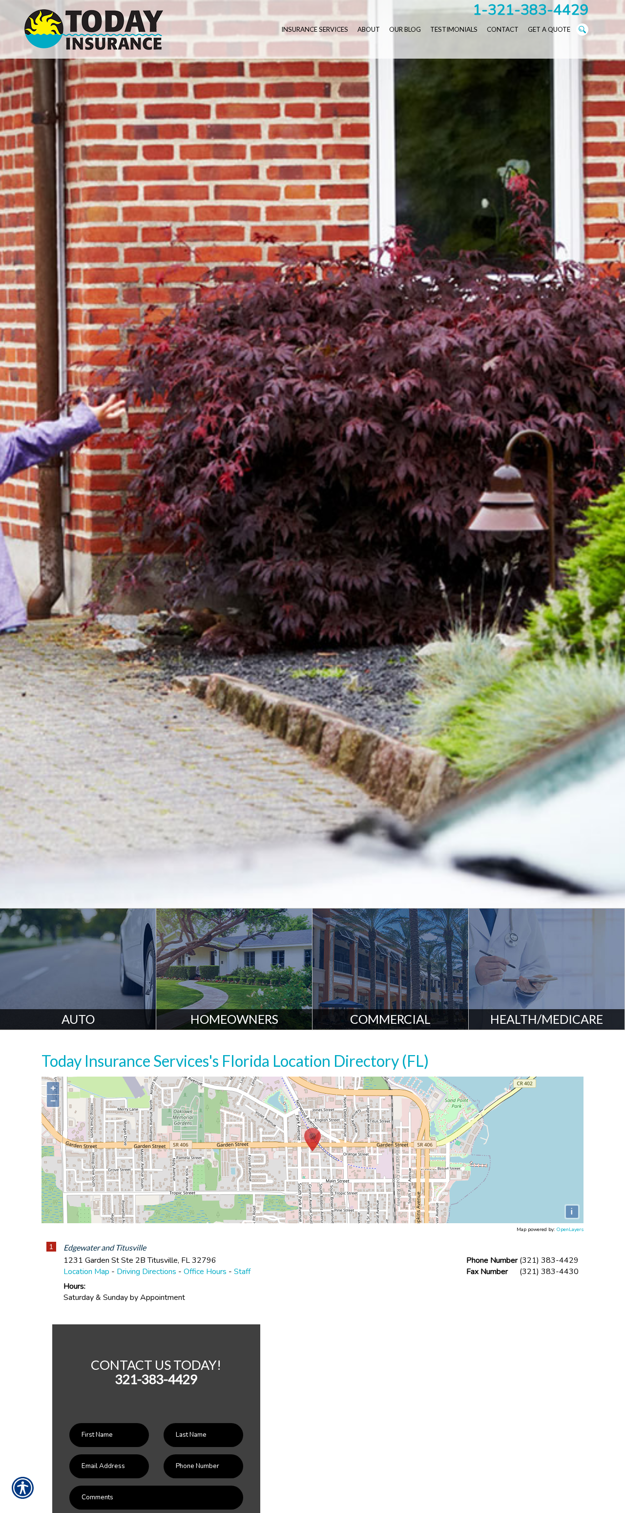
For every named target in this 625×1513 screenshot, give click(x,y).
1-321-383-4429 (530, 10)
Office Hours (205, 1271)
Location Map (86, 1271)
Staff (242, 1271)
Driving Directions (146, 1271)
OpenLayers (569, 1229)
